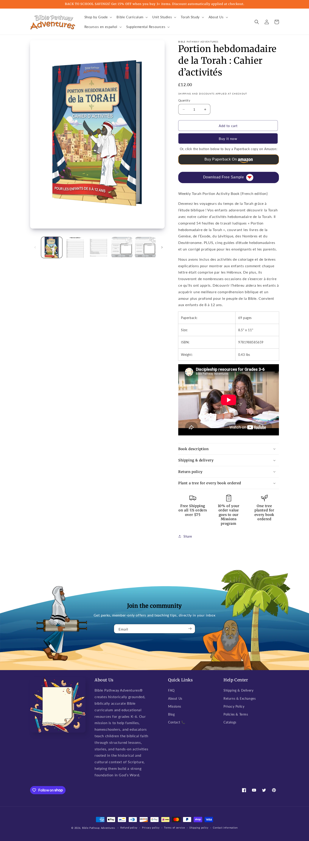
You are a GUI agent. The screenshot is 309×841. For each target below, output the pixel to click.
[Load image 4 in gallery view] (121, 247)
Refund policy (129, 827)
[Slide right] (162, 247)
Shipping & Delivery (238, 690)
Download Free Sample (223, 177)
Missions (174, 706)
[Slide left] (35, 247)
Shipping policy (199, 827)
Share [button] (187, 536)
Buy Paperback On (220, 159)
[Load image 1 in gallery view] (51, 247)
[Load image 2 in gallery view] (75, 247)
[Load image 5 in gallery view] (145, 247)
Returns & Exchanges (239, 698)
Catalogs (229, 722)
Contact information (225, 827)
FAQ (171, 690)
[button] (98, 17)
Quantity (184, 100)
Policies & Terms (235, 714)
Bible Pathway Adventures (98, 827)
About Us (175, 698)
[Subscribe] (190, 628)
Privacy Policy (233, 706)
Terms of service (174, 827)
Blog (171, 714)
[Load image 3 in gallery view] (98, 247)
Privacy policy (151, 827)
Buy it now (228, 139)
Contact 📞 (176, 722)
